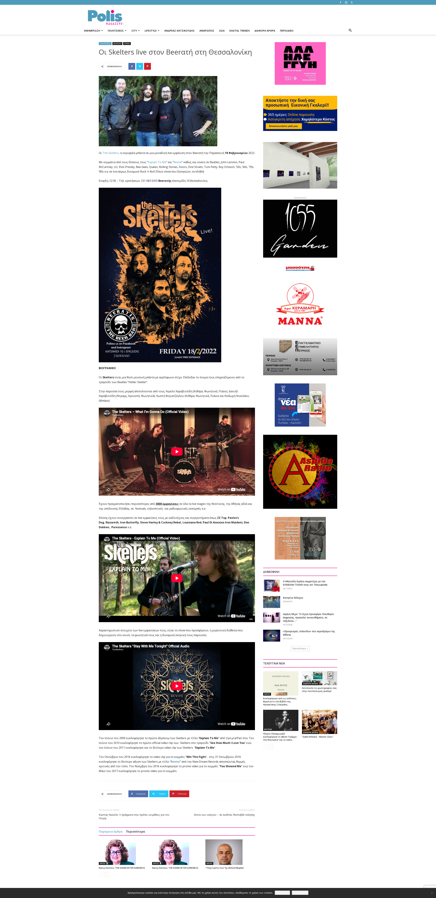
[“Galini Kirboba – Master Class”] (319, 722)
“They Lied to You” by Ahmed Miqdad (224, 867)
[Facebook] (340, 2)
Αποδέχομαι (282, 892)
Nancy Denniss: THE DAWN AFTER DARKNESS (122, 867)
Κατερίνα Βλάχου (293, 597)
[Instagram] (346, 2)
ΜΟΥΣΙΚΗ (117, 43)
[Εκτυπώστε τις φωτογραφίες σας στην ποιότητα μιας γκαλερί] (319, 678)
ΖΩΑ (222, 30)
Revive (178, 162)
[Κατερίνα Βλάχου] (271, 602)
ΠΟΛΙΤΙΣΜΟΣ (116, 30)
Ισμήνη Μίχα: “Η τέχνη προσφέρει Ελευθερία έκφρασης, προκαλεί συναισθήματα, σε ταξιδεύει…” (308, 617)
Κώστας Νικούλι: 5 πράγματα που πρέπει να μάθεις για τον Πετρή (134, 816)
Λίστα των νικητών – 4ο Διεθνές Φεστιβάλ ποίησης (224, 814)
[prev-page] (101, 875)
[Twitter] (351, 2)
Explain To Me (157, 162)
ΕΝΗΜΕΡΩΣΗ (92, 30)
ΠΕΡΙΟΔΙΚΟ (286, 30)
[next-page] (106, 875)
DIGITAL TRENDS (239, 30)
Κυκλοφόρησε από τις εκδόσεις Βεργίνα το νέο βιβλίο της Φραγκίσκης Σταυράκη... (279, 701)
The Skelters (111, 153)
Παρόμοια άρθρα (111, 831)
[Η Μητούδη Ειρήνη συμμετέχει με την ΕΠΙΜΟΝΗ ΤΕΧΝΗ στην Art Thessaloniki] (271, 586)
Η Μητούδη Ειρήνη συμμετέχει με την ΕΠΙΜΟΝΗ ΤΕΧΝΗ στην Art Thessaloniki (305, 583)
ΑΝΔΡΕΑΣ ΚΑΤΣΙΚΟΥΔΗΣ (179, 30)
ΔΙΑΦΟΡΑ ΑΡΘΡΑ (264, 30)
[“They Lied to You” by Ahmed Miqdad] (230, 852)
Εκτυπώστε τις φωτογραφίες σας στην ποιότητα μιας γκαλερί (319, 689)
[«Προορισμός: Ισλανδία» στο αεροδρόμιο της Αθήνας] (271, 636)
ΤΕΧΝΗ (127, 43)
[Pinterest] (147, 66)
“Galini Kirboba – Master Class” (317, 736)
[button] (350, 30)
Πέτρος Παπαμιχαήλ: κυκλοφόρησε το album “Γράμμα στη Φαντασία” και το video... (280, 736)
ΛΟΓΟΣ (103, 863)
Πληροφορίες (300, 892)
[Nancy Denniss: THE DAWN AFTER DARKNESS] (124, 852)
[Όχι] (431, 893)
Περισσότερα (135, 831)
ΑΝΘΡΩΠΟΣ (206, 30)
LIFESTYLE (151, 30)
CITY (134, 30)
